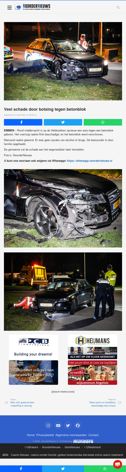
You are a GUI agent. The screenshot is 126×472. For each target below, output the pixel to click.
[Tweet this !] (63, 122)
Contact (93, 435)
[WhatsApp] (103, 122)
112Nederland (92, 447)
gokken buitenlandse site (72, 455)
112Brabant (31, 447)
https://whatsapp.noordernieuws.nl (89, 161)
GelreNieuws (72, 447)
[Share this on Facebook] (23, 122)
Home (31, 435)
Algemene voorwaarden (71, 435)
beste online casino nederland (105, 455)
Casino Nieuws (20, 455)
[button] (117, 464)
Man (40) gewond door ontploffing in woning (22, 402)
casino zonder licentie (43, 455)
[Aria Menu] (9, 7)
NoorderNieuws (51, 447)
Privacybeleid (45, 435)
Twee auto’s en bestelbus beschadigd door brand (102, 402)
